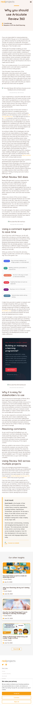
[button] (30, 2)
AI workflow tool (6, 311)
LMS (5, 118)
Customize (16, 697)
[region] (16, 692)
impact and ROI (26, 155)
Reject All (16, 701)
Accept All (16, 693)
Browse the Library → (13, 374)
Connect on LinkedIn (13, 543)
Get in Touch (11, 369)
